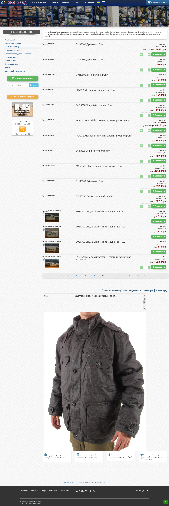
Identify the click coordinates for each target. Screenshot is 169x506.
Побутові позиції (12, 57)
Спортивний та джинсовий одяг (18, 54)
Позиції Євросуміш (12, 50)
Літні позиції (10, 40)
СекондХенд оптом (83, 483)
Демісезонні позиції (13, 43)
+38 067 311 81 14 (39, 2)
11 (94, 275)
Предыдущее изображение (45, 295)
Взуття (7, 67)
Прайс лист (64, 491)
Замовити (159, 54)
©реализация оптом (31, 503)
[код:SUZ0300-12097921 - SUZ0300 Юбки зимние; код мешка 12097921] (52, 217)
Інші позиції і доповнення (15, 71)
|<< (57, 275)
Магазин (66, 2)
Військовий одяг (12, 64)
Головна (54, 2)
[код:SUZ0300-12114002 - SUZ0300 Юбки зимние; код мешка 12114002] (52, 248)
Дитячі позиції (10, 61)
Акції (78, 2)
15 (129, 275)
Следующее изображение (47, 295)
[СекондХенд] (14, 3)
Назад (144, 303)
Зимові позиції (13, 47)
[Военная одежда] (22, 106)
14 (120, 275)
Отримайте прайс (23, 97)
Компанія (89, 2)
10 (85, 275)
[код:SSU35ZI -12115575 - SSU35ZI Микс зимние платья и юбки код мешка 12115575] (52, 263)
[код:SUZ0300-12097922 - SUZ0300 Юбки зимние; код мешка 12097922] (52, 233)
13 (111, 275)
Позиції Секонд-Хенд (21, 32)
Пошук (141, 491)
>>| (151, 275)
